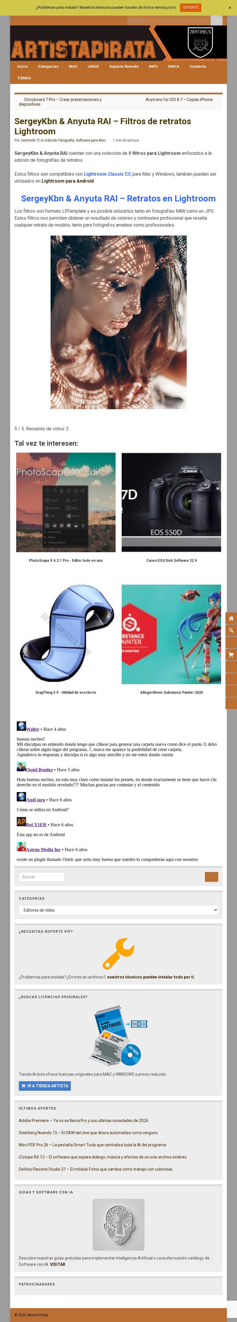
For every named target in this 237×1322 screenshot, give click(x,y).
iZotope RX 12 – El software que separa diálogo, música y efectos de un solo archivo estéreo (103, 1157)
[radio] (17, 420)
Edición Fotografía (59, 140)
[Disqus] (118, 791)
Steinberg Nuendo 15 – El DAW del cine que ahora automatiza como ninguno (88, 1132)
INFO (153, 66)
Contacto (197, 66)
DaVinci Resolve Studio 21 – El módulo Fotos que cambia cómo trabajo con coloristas (96, 1169)
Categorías (47, 66)
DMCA (173, 66)
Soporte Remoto (123, 66)
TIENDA (23, 78)
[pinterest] (65, 19)
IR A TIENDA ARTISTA (47, 1086)
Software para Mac (91, 140)
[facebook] (17, 19)
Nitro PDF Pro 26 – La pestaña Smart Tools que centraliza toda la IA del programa (92, 1145)
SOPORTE (191, 7)
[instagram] (36, 19)
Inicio (22, 66)
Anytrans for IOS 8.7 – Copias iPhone (179, 99)
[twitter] (26, 19)
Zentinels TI (30, 140)
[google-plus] (55, 19)
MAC (72, 66)
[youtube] (46, 19)
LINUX (93, 66)
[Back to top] (224, 1287)
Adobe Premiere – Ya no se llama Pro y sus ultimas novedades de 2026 (83, 1120)
